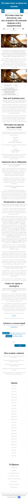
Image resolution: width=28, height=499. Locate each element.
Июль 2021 (14, 447)
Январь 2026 (14, 397)
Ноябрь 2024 (14, 414)
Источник (14, 315)
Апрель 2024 (14, 427)
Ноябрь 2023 (14, 439)
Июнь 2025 (14, 402)
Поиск (14, 342)
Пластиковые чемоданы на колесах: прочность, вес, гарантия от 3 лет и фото (14, 361)
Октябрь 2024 (14, 416)
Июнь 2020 (14, 450)
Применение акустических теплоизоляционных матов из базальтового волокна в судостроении (14, 373)
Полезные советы (14, 487)
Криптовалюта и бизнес (14, 476)
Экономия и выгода (10, 92)
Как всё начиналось (9, 88)
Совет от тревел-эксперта (10, 94)
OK (19, 497)
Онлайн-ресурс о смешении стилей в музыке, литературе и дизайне (14, 365)
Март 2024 (14, 430)
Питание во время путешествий (10, 89)
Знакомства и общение (10, 91)
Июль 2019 (14, 455)
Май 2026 (14, 391)
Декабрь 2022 (14, 444)
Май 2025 (14, 405)
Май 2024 (14, 425)
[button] (15, 85)
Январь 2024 (14, 436)
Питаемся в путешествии (14, 484)
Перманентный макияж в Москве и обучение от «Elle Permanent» (14, 357)
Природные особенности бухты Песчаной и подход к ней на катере (14, 369)
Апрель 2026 (14, 394)
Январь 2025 (14, 411)
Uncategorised (14, 467)
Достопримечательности (14, 473)
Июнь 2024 (14, 422)
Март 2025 (14, 408)
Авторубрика (14, 470)
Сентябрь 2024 (14, 419)
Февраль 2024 (14, 433)
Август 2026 (14, 386)
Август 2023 (14, 441)
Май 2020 (14, 453)
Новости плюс (14, 481)
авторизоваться (13, 327)
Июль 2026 (14, 388)
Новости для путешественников (14, 478)
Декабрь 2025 (14, 400)
